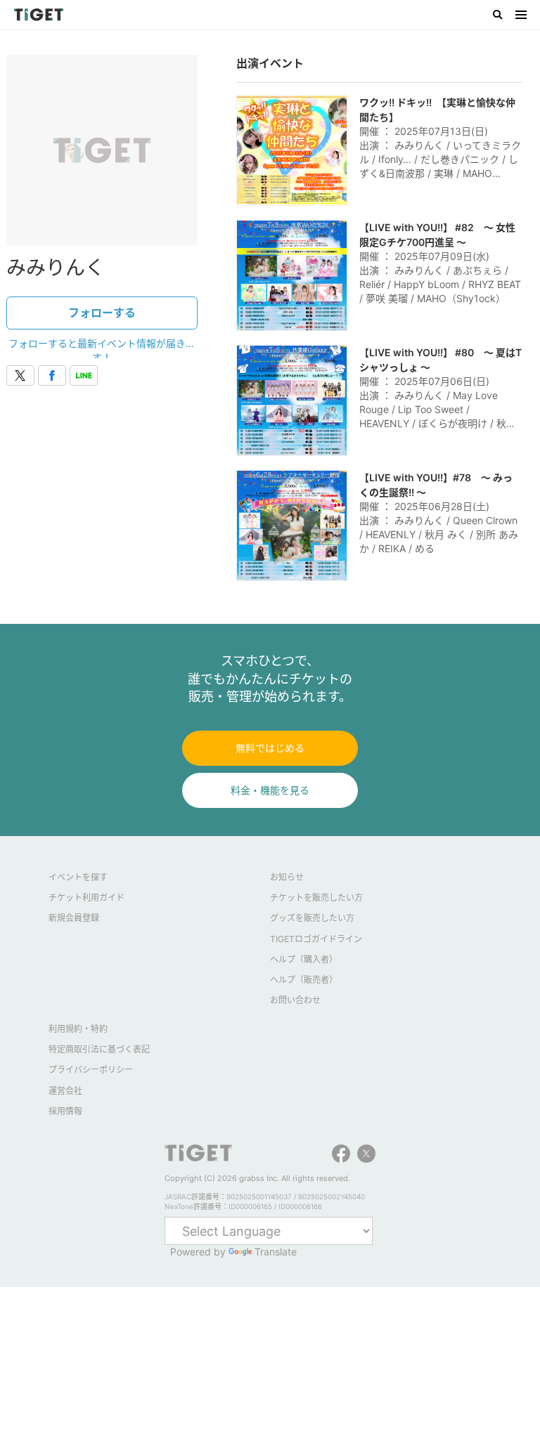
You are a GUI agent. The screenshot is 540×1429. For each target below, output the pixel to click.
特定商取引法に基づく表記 (99, 1049)
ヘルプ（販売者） (304, 979)
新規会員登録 (74, 918)
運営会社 (65, 1090)
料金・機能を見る (270, 790)
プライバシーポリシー (91, 1069)
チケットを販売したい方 (316, 897)
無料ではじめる (270, 748)
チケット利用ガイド (86, 897)
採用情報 (65, 1111)
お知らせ (287, 877)
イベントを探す (78, 877)
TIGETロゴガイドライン (316, 939)
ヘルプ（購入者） (304, 959)
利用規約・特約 (78, 1029)
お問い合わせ (295, 1000)
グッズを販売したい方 (312, 918)
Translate (276, 1252)
